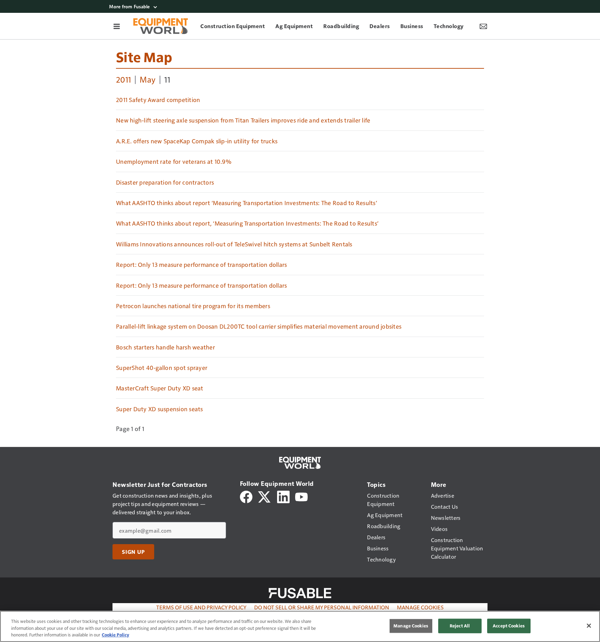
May (148, 79)
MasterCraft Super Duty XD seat (159, 388)
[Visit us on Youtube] (301, 496)
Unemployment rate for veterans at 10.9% (173, 161)
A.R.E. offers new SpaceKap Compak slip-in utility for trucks (196, 141)
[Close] (589, 625)
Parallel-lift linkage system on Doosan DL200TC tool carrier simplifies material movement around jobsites (258, 326)
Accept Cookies (509, 625)
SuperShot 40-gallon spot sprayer (161, 367)
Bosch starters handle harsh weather (165, 347)
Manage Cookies (420, 607)
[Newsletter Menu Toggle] (483, 26)
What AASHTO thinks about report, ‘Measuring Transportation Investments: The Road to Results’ (247, 223)
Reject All (460, 625)
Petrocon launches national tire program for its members (193, 306)
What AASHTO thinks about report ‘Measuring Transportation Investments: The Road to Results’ (246, 202)
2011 (123, 79)
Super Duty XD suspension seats (159, 409)
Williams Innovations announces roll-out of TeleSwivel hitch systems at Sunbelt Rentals (234, 244)
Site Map (144, 56)
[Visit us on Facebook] (246, 496)
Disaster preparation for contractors (165, 182)
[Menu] (116, 26)
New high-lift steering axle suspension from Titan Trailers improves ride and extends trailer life (243, 120)
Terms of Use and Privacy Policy (201, 607)
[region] (300, 626)
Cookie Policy (115, 634)
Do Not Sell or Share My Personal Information (321, 607)
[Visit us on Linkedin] (283, 496)
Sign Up (133, 551)
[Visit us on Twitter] (265, 496)
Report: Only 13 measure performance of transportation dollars (201, 264)
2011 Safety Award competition (158, 99)
